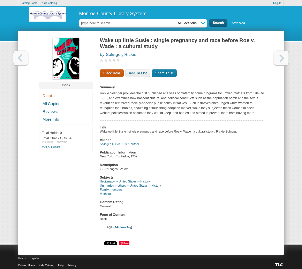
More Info (51, 119)
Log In (277, 3)
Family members (111, 189)
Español (34, 258)
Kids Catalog (49, 3)
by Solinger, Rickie (118, 54)
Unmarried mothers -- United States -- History (130, 185)
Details (49, 96)
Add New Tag (122, 227)
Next (281, 58)
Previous (20, 58)
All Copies (51, 104)
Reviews (50, 111)
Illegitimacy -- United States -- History (125, 181)
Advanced (238, 22)
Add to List (138, 73)
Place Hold (111, 73)
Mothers (105, 193)
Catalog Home (29, 3)
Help (60, 265)
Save (126, 243)
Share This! (164, 73)
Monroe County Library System (112, 13)
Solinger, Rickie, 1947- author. (120, 144)
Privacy (71, 265)
